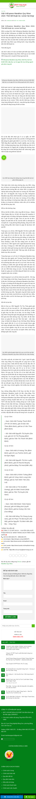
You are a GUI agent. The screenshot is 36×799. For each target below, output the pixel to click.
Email (4, 600)
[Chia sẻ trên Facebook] (13, 555)
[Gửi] (33, 625)
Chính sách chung (8, 770)
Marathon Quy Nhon (6, 563)
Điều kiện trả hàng (8, 782)
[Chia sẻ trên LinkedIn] (25, 555)
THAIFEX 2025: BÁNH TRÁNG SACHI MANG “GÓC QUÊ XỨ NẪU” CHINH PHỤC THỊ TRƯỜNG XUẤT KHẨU (19, 648)
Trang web (6, 608)
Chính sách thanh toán (9, 785)
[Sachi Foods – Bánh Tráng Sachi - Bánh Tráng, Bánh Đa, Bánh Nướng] (18, 5)
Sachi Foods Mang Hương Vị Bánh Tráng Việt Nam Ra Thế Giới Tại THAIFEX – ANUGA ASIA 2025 (20, 659)
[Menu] (2, 5)
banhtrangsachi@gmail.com (13, 735)
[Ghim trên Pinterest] (22, 555)
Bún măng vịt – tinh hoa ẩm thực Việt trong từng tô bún (19, 674)
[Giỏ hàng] (34, 5)
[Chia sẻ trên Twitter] (16, 555)
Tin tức (3, 11)
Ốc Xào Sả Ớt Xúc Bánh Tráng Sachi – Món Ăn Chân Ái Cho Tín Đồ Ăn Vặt (19, 692)
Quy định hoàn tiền (8, 779)
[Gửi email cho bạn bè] (19, 555)
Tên (4, 593)
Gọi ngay (31, 797)
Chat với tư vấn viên (13, 797)
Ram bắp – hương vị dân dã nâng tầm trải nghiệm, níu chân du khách (19, 686)
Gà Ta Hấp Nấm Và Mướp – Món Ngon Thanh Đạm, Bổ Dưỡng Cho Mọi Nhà (20, 697)
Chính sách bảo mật (9, 773)
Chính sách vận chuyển (10, 788)
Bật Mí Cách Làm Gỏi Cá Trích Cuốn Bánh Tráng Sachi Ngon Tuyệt (19, 680)
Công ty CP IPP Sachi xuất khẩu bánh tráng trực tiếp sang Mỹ (19, 653)
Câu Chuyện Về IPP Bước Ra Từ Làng (16, 663)
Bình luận (6, 578)
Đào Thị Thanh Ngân (19, 20)
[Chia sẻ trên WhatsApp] (10, 555)
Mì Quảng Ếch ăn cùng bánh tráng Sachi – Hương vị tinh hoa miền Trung (20, 669)
